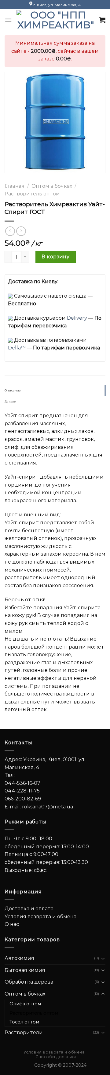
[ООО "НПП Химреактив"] (55, 20)
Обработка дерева (29, 982)
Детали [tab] (10, 401)
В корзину (55, 257)
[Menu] (8, 19)
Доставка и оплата (29, 908)
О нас (12, 924)
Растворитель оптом (32, 194)
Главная (14, 186)
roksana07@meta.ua (47, 807)
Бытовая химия (25, 970)
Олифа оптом (25, 1004)
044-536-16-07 (22, 783)
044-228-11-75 (22, 791)
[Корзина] (102, 20)
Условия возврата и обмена (40, 916)
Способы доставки (55, 1056)
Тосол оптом (24, 1022)
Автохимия (19, 958)
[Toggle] (103, 958)
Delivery (77, 318)
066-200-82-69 (23, 799)
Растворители (24, 1032)
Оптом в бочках (51, 186)
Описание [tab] (13, 390)
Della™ (17, 348)
